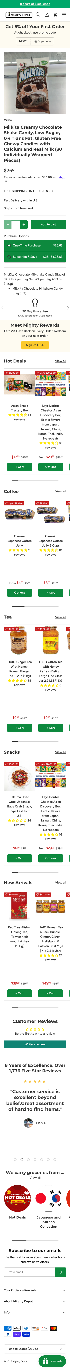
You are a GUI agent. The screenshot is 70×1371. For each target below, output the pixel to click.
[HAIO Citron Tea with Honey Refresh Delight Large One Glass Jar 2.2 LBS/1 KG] (50, 640)
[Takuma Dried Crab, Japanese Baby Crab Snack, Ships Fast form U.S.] (19, 775)
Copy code (44, 41)
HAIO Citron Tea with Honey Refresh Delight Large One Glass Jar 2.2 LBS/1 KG (50, 671)
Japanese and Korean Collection (49, 1221)
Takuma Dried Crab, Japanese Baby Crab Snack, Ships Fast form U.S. (19, 806)
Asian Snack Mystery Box (19, 408)
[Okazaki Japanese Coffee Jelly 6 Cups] (50, 514)
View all (60, 361)
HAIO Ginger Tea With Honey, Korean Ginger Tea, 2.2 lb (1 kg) (20, 669)
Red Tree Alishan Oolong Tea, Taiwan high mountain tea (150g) (19, 936)
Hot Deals (17, 1217)
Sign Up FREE (35, 345)
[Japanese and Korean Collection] (48, 1198)
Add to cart (48, 224)
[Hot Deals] (17, 1198)
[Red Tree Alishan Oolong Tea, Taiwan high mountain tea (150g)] (19, 905)
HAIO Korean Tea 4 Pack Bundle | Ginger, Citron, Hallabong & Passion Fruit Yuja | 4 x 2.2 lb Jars (50, 939)
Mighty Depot (20, 1361)
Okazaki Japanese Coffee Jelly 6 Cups (51, 540)
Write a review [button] (35, 1044)
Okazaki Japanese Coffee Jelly (20, 540)
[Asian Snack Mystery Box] (19, 384)
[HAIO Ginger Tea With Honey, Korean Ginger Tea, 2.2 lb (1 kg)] (19, 640)
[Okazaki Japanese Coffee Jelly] (19, 514)
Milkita (8, 120)
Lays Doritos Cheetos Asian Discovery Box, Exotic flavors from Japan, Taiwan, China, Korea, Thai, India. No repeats (50, 422)
